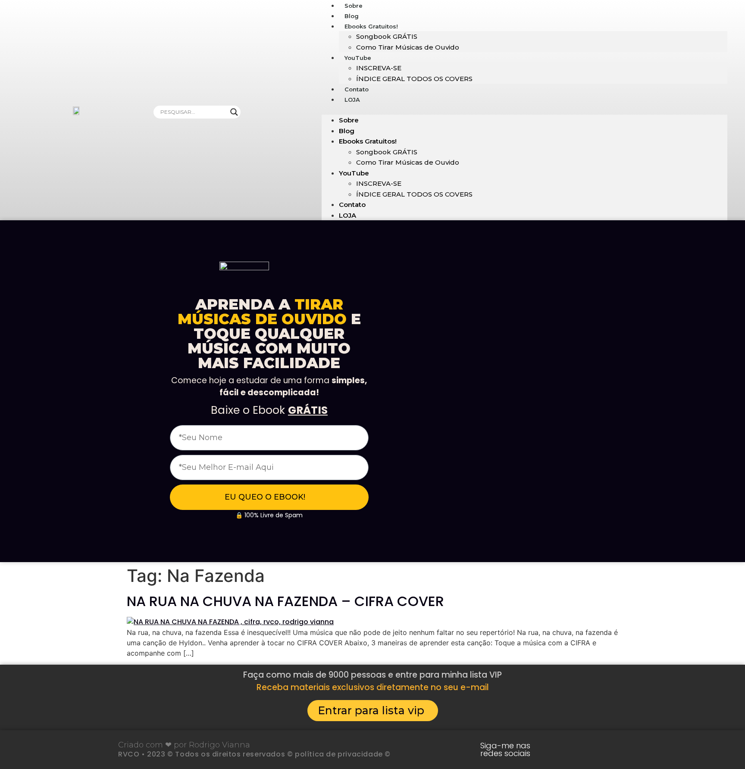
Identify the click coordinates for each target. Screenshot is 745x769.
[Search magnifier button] (234, 112)
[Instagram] (586, 749)
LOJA (352, 99)
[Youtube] (559, 749)
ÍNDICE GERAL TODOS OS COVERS (414, 79)
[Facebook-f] (612, 749)
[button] (524, 109)
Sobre (349, 120)
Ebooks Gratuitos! (371, 26)
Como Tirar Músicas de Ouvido (407, 47)
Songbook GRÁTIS (386, 36)
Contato (352, 204)
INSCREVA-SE (378, 68)
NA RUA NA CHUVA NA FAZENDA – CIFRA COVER (285, 601)
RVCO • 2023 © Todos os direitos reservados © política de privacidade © (254, 754)
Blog (346, 131)
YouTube (357, 57)
